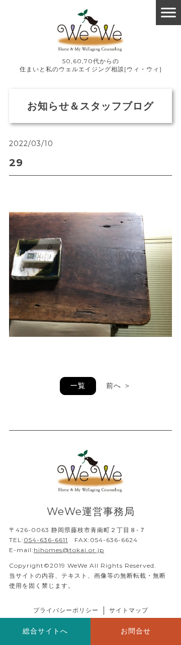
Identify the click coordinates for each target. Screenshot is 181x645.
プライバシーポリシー (66, 610)
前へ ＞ (118, 385)
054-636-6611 (46, 540)
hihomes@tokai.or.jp (69, 550)
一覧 (77, 385)
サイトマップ (128, 610)
